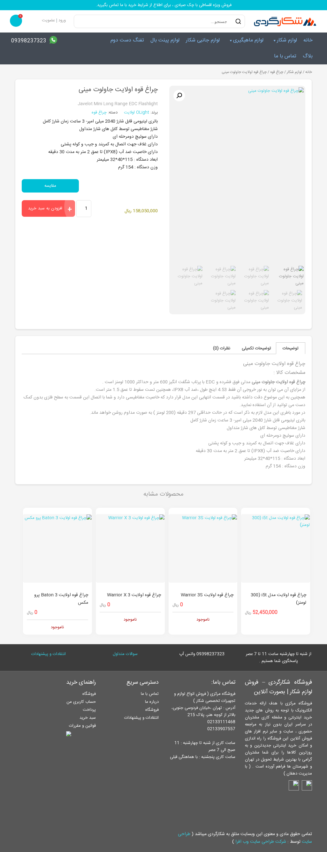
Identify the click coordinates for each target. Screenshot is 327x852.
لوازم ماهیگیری (248, 40)
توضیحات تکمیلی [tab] (256, 348)
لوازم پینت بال (164, 40)
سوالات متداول (125, 654)
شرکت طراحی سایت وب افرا (260, 842)
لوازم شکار (287, 40)
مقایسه (50, 185)
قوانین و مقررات (82, 725)
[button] (179, 95)
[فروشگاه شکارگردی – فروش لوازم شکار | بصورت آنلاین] (283, 21)
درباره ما (152, 701)
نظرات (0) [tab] (221, 348)
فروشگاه (152, 709)
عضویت (48, 20)
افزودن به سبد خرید (45, 208)
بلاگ (308, 56)
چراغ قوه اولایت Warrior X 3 (134, 595)
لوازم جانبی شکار (203, 40)
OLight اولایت (137, 112)
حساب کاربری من (81, 701)
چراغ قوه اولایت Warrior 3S (207, 595)
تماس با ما (285, 56)
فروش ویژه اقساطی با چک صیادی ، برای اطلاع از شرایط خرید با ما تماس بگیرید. (164, 5)
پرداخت (89, 709)
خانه (308, 40)
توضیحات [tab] (291, 348)
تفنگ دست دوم (127, 40)
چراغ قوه (276, 72)
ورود (62, 20)
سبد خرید (88, 717)
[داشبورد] (36, 20)
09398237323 (28, 41)
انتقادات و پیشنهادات (48, 654)
